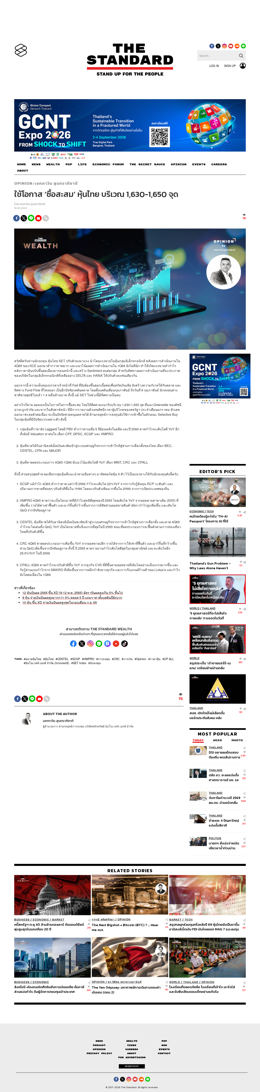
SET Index (79, 663)
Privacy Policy (99, 1053)
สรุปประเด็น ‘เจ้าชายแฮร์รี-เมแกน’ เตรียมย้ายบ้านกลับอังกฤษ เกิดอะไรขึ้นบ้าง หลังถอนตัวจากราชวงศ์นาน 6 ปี (210, 665)
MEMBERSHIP (132, 1066)
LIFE (82, 164)
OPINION (178, 164)
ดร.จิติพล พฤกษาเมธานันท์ (125, 982)
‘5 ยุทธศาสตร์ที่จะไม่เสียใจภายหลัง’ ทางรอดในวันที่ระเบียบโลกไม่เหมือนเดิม (208, 615)
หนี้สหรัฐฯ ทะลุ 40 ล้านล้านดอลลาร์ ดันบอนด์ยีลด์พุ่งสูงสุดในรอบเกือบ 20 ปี (49, 926)
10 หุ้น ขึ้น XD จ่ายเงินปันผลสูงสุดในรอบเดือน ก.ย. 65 (59, 602)
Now (164, 1045)
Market (58, 919)
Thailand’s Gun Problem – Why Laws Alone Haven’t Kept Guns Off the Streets (210, 565)
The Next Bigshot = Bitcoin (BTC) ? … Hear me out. (125, 927)
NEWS (36, 164)
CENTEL (62, 659)
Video (131, 1045)
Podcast (99, 1045)
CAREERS (219, 164)
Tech (210, 511)
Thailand (209, 608)
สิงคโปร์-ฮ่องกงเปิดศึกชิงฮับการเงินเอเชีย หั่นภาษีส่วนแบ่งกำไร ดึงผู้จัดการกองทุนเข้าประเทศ (49, 989)
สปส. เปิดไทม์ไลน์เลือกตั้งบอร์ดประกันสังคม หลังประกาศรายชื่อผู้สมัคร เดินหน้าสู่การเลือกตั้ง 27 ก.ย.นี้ (208, 715)
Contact (164, 1053)
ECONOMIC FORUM (108, 164)
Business (22, 919)
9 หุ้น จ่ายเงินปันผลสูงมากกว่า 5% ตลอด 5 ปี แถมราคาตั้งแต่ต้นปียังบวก (72, 597)
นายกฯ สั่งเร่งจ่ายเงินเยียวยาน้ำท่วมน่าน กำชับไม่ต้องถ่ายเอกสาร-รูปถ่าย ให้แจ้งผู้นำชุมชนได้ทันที (224, 845)
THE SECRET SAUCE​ (147, 164)
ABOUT (22, 170)
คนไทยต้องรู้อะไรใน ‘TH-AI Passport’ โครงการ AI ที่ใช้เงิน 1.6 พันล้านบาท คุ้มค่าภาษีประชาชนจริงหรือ (210, 518)
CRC (117, 659)
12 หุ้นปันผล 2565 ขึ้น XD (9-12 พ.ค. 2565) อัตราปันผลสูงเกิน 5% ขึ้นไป (72, 592)
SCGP (76, 659)
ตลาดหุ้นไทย (33, 659)
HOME (21, 164)
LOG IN (214, 66)
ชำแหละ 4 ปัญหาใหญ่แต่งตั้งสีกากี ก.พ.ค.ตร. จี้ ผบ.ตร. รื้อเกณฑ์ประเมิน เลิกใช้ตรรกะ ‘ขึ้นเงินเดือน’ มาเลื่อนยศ (224, 823)
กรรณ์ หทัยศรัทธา (103, 919)
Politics (215, 838)
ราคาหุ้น (155, 659)
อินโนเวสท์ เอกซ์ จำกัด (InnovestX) (47, 663)
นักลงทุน (95, 663)
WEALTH (53, 164)
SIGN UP (230, 66)
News (99, 1041)
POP (68, 164)
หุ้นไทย (49, 659)
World (194, 608)
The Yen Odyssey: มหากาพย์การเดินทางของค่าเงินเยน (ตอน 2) (126, 989)
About (131, 1053)
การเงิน (128, 659)
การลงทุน (104, 659)
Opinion (23, 183)
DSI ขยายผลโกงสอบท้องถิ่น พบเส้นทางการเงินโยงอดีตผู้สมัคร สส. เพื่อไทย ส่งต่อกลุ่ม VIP (224, 754)
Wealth (131, 1041)
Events (164, 1049)
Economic (197, 511)
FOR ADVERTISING (132, 1057)
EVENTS (199, 164)
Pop (164, 1041)
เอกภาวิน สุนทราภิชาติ (56, 183)
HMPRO (89, 659)
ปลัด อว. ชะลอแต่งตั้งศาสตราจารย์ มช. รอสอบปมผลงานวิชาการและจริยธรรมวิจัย (224, 777)
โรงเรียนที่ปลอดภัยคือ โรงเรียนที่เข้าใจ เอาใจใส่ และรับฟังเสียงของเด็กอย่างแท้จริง (202, 989)
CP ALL (169, 659)
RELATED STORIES (130, 870)
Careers (131, 1049)
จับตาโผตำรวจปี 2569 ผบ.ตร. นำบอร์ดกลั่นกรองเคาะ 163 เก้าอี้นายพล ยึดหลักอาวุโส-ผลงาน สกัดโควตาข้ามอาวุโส (224, 800)
